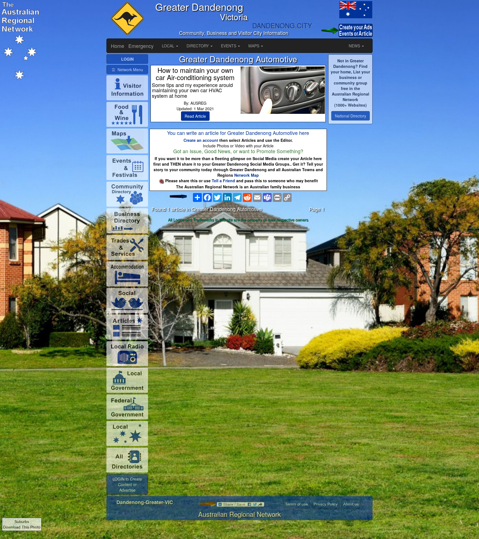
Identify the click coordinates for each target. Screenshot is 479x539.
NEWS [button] (355, 45)
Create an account (201, 140)
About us (351, 504)
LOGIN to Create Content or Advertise (127, 484)
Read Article (195, 116)
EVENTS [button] (229, 45)
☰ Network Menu (127, 69)
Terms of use (296, 504)
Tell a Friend (223, 180)
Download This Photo (21, 527)
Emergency (141, 45)
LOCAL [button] (168, 45)
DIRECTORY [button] (198, 45)
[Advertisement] (238, 268)
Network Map (246, 175)
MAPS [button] (254, 45)
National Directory (350, 116)
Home (117, 45)
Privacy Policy (326, 504)
